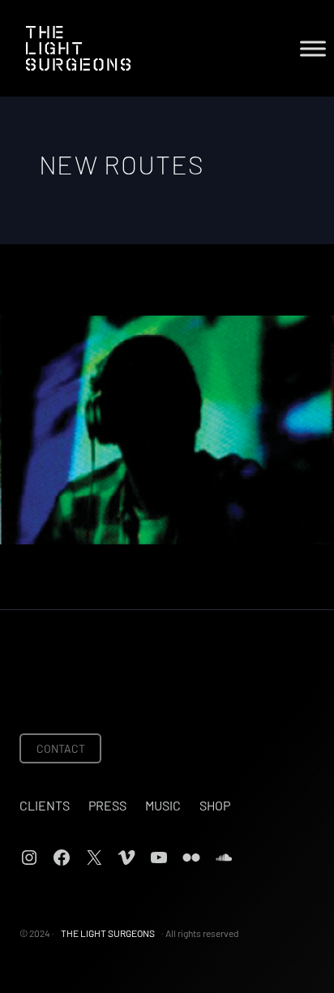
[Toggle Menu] (313, 48)
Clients (44, 805)
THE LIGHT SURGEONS (108, 933)
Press (107, 805)
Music (163, 805)
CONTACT (60, 748)
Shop (214, 805)
